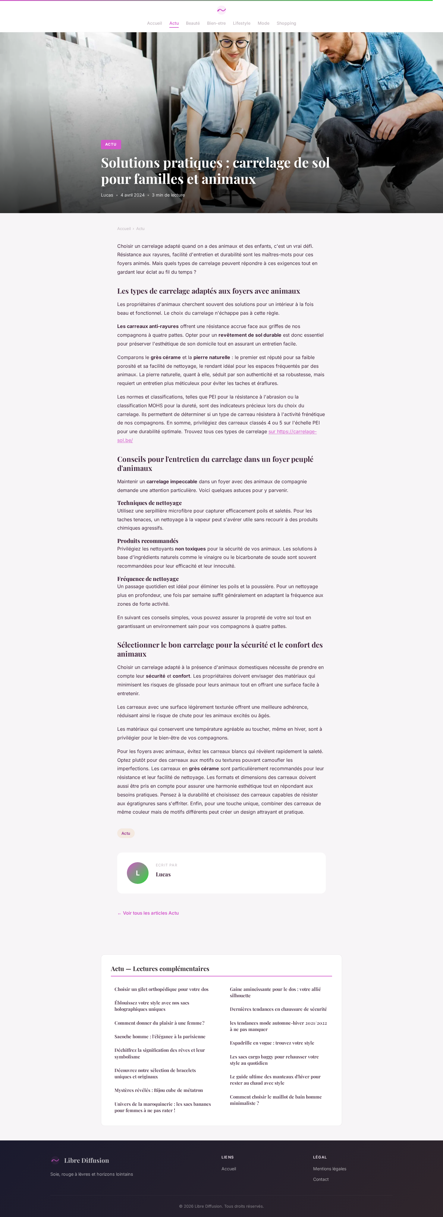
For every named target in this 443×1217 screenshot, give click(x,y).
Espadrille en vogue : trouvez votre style (272, 1043)
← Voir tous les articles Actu (148, 913)
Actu (174, 23)
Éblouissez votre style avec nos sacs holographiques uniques (152, 1006)
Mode (263, 23)
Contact (321, 1179)
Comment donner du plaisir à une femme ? (159, 1023)
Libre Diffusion (86, 1160)
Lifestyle (241, 23)
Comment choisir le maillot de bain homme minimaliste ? (276, 1100)
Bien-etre (216, 23)
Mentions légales (329, 1168)
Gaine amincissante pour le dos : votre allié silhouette (275, 992)
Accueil (154, 23)
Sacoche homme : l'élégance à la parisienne (160, 1036)
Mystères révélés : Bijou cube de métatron (159, 1090)
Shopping (286, 23)
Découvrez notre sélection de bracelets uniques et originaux (155, 1073)
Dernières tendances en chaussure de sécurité (278, 1009)
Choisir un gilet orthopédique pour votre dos (162, 989)
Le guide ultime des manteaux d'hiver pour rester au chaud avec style (275, 1080)
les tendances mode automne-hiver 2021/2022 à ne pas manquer (278, 1026)
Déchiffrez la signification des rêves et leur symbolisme (160, 1053)
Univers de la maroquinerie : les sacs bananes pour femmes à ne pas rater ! (163, 1107)
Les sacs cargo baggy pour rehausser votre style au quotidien (274, 1060)
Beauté (193, 23)
